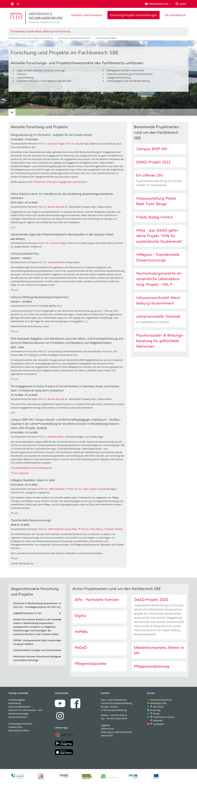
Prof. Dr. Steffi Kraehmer (51, 529)
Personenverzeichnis (161, 699)
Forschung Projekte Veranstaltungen (133, 15)
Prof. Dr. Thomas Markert (52, 262)
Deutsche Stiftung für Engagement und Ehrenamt (61, 181)
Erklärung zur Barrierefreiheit (116, 732)
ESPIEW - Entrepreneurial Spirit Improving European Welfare (36, 642)
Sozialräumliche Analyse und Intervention (36, 650)
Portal (156, 713)
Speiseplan (158, 723)
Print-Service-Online (163, 716)
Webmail (157, 720)
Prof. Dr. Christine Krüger (52, 143)
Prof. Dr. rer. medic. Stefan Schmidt (87, 488)
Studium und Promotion (87, 15)
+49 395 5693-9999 (116, 718)
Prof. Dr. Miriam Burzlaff (51, 206)
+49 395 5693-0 (118, 715)
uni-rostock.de (21, 473)
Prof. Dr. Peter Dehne (92, 529)
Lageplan (105, 725)
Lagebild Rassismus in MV (27, 613)
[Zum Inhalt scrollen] (11, 112)
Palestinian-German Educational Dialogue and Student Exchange (36, 658)
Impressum (107, 735)
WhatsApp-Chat (158, 703)
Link (13, 227)
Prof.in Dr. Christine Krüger (53, 243)
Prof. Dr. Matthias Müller (51, 436)
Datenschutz (107, 728)
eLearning (155, 710)
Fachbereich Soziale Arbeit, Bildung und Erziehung (40, 31)
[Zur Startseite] (36, 17)
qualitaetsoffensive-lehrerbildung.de (33, 467)
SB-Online (158, 706)
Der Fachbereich (175, 15)
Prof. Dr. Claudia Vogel (77, 143)
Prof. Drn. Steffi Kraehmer (52, 488)
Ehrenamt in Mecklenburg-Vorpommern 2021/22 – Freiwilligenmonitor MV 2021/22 (36, 605)
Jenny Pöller (71, 529)
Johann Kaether (115, 529)
